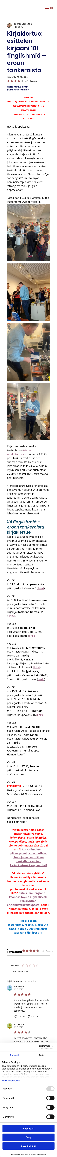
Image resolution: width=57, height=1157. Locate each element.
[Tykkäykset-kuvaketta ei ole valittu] (16, 1016)
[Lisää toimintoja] (48, 988)
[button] (51, 7)
